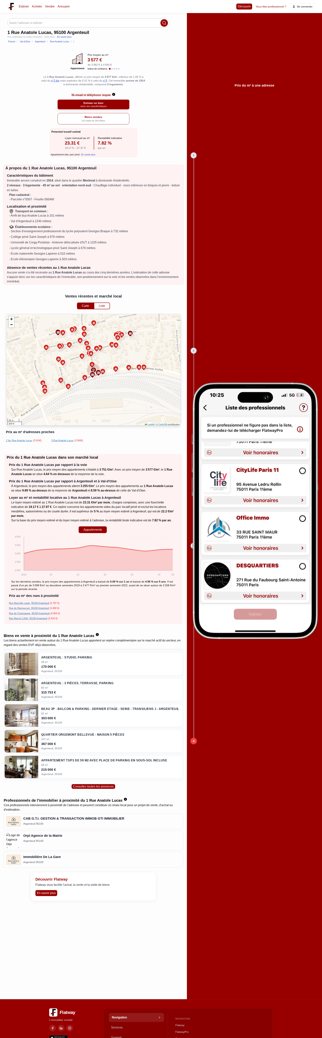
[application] (92, 556)
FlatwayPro (182, 1031)
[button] (96, 348)
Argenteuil (20, 486)
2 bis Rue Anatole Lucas (19, 440)
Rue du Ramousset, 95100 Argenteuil (29, 608)
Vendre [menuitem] (50, 6)
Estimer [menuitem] (24, 6)
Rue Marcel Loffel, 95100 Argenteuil (28, 618)
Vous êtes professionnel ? (271, 6)
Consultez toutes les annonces (93, 786)
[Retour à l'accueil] (11, 6)
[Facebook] (52, 1028)
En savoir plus (64, 37)
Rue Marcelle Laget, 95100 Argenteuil (29, 603)
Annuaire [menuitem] (64, 6)
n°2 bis (55, 80)
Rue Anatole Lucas (29, 469)
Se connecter (304, 6)
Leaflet (150, 424)
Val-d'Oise (138, 490)
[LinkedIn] (61, 1028)
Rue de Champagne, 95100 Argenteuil (29, 613)
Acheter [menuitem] (37, 6)
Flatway (179, 1025)
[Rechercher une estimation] (164, 23)
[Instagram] (69, 1028)
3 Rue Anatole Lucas (62, 440)
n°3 (105, 80)
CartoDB (162, 424)
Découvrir (244, 6)
